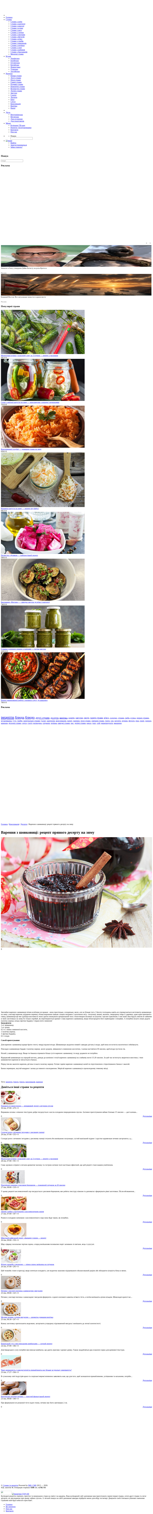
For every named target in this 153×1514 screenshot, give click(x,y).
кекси (89, 723)
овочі (86, 718)
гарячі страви (96, 718)
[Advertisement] (76, 981)
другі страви (42, 717)
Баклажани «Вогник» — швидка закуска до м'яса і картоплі (25, 602)
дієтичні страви (14, 723)
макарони (118, 723)
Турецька (14, 69)
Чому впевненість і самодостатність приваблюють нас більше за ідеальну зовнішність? (36, 1370)
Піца (12, 99)
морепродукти (107, 723)
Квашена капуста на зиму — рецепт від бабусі (20, 509)
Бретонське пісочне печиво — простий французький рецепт (25, 1396)
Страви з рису (16, 30)
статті (30, 723)
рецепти (7, 717)
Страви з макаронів (18, 43)
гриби (19, 721)
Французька (15, 67)
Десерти (14, 97)
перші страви (143, 718)
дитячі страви (80, 723)
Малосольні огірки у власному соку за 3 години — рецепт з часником (29, 356)
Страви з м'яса (16, 39)
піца (137, 721)
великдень (37, 723)
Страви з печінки (18, 45)
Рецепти (9, 74)
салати (71, 718)
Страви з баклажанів (19, 52)
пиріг (142, 721)
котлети (118, 721)
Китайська (15, 65)
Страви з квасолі (17, 26)
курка (133, 718)
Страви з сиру (16, 48)
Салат (43, 721)
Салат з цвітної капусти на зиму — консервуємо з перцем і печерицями (30, 402)
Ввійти (13, 143)
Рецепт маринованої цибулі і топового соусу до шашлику (24, 700)
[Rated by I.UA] (6, 1494)
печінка (54, 723)
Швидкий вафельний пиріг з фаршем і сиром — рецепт (23, 1238)
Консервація (16, 104)
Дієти (8, 112)
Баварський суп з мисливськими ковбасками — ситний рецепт (26, 1344)
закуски (79, 718)
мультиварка (6, 721)
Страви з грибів (17, 41)
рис (72, 723)
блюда (19, 717)
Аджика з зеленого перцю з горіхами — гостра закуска (23, 649)
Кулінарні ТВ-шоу (18, 125)
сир (112, 721)
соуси (24, 723)
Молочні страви (17, 54)
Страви (9, 19)
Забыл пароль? (16, 147)
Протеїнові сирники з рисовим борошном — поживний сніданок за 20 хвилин (33, 1185)
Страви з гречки (17, 32)
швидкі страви (64, 723)
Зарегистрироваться (19, 145)
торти (107, 721)
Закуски (14, 93)
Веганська (15, 117)
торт (94, 723)
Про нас (14, 132)
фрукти (132, 721)
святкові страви (97, 721)
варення (4, 723)
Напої (13, 108)
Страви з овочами (18, 35)
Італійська (15, 61)
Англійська (15, 71)
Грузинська (15, 63)
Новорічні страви (18, 87)
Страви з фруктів (18, 37)
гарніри (76, 721)
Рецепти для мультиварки (21, 128)
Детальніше (147, 1116)
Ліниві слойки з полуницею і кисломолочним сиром (22, 1212)
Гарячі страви (16, 82)
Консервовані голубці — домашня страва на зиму (21, 449)
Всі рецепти (11, 1507)
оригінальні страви (31, 721)
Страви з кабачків (18, 50)
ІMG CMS (32, 1485)
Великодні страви (18, 89)
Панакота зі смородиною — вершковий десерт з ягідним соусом (27, 1106)
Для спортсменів (17, 121)
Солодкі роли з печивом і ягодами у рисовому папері (22, 1132)
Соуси (13, 102)
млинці (148, 721)
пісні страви (85, 721)
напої (69, 721)
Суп (14, 721)
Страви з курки (17, 28)
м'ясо (106, 718)
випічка (63, 717)
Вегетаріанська (17, 115)
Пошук (13, 136)
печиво (125, 721)
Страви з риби (16, 22)
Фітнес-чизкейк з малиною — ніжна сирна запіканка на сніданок (27, 1264)
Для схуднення (16, 119)
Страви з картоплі (18, 24)
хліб (98, 723)
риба (127, 718)
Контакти (14, 130)
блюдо (30, 717)
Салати (13, 95)
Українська (15, 58)
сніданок (46, 723)
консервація (61, 721)
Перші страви (16, 76)
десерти (54, 717)
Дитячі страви (16, 91)
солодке (113, 718)
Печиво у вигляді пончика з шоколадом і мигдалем (21, 1291)
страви (121, 718)
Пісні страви (16, 80)
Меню (8, 123)
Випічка (14, 106)
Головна (9, 17)
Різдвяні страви (17, 84)
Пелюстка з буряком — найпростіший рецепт (19, 555)
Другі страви (16, 78)
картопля (51, 721)
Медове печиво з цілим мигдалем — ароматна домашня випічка (27, 1317)
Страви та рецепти (10, 1485)
